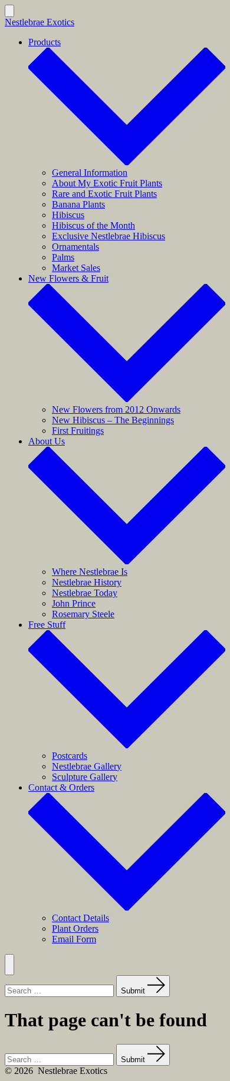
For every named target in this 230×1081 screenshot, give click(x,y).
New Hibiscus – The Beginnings (113, 420)
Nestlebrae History (86, 582)
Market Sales (76, 268)
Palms (63, 257)
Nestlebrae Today (84, 593)
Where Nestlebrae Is (89, 572)
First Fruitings (78, 431)
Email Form (74, 939)
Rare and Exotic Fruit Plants (104, 194)
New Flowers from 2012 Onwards (116, 409)
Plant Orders (75, 928)
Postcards (69, 756)
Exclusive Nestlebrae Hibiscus (108, 236)
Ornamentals (75, 247)
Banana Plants (78, 204)
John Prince (74, 603)
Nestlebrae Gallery (86, 766)
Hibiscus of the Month (93, 225)
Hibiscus (68, 215)
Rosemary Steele (83, 614)
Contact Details (80, 918)
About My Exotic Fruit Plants (107, 183)
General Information (89, 173)
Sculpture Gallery (84, 777)
